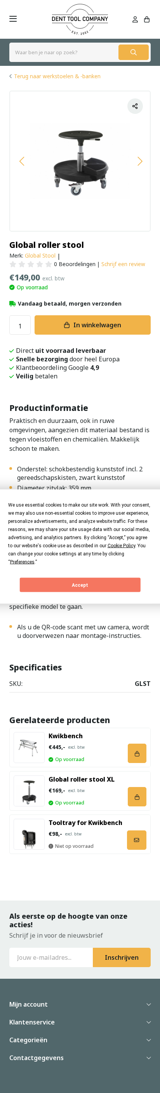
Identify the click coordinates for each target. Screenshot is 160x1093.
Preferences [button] (22, 562)
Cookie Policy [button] (121, 545)
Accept (80, 585)
